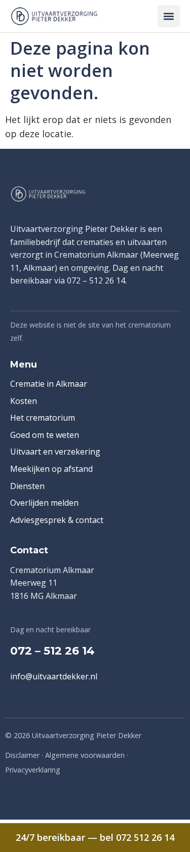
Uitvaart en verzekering (55, 451)
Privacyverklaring (32, 770)
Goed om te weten (44, 434)
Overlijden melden (44, 502)
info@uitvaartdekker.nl (53, 676)
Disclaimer (22, 755)
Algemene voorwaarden (85, 755)
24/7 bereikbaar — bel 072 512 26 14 (95, 837)
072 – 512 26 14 (52, 651)
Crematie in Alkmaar (48, 383)
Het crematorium (42, 417)
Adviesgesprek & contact (56, 519)
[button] (169, 16)
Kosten (23, 401)
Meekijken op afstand (51, 468)
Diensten (27, 486)
